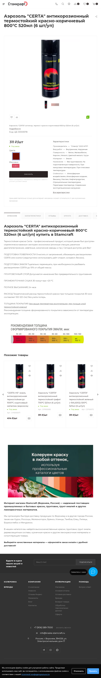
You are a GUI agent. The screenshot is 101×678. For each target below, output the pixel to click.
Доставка (83, 216)
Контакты (32, 605)
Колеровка (10, 582)
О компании (33, 587)
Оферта (58, 614)
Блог (30, 602)
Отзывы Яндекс (35, 594)
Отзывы (52, 216)
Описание (12, 216)
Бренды (8, 587)
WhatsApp (57, 650)
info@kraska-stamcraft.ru (52, 633)
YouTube (50, 650)
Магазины (59, 587)
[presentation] (3, 394)
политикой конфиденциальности (35, 674)
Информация (63, 582)
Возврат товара (62, 602)
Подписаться (85, 562)
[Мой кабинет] (69, 4)
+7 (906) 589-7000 (43, 628)
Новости (32, 591)
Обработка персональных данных (61, 608)
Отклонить (79, 671)
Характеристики (33, 216)
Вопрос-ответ (85, 587)
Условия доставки (63, 594)
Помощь (84, 582)
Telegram (44, 650)
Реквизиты (33, 598)
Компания (34, 582)
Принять (93, 671)
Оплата (67, 216)
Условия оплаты (62, 591)
